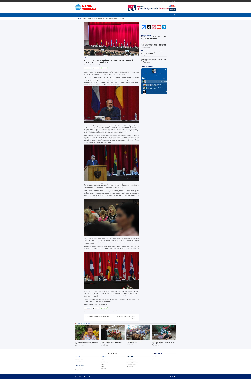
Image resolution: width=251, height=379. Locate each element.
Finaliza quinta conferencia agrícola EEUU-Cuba (98, 316)
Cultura (157, 1)
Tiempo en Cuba (130, 359)
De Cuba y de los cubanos (80, 341)
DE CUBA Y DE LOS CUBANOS (83, 323)
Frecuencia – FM (79, 361)
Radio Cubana (155, 356)
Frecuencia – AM (79, 359)
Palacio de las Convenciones (99, 311)
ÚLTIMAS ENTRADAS (147, 33)
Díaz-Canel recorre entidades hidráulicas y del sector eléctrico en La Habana (153, 37)
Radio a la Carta (129, 366)
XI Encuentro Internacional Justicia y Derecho (124, 311)
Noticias (92, 14)
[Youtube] (175, 1)
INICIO (78, 14)
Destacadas (143, 35)
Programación (78, 369)
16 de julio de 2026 (130, 344)
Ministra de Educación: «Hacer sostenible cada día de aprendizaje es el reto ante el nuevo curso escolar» (153, 46)
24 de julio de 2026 (104, 345)
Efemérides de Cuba (131, 364)
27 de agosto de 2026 (145, 39)
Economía (166, 1)
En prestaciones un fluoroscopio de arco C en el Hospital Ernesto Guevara (153, 60)
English (122, 14)
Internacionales (151, 1)
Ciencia (161, 1)
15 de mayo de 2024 (87, 64)
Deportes (146, 1)
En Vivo (84, 14)
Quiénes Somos (112, 14)
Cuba (142, 1)
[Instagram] (171, 1)
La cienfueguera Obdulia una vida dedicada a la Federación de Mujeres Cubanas (86, 343)
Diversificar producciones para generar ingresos (126, 317)
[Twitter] (173, 1)
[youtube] (159, 27)
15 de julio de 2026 (155, 345)
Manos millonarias (131, 342)
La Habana (92, 311)
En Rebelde (101, 14)
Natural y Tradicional (131, 361)
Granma (154, 359)
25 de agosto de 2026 (79, 345)
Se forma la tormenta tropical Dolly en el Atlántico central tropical (152, 52)
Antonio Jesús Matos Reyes (97, 64)
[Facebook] (169, 1)
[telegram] (164, 27)
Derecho (87, 311)
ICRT (153, 358)
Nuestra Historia (79, 367)
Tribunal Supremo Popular (111, 311)
